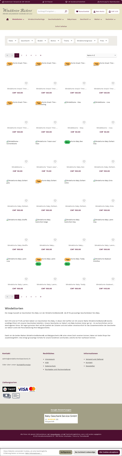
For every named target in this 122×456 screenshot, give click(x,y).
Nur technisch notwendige (85, 452)
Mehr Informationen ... (33, 453)
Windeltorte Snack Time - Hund (17, 128)
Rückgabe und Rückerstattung (57, 369)
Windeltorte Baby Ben (75, 167)
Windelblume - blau (75, 128)
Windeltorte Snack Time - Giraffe (104, 89)
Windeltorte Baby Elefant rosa (46, 206)
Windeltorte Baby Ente (104, 206)
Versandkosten (55, 434)
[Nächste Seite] (35, 55)
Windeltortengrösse (85, 41)
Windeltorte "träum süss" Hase (46, 167)
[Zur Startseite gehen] (17, 11)
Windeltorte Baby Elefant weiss (75, 206)
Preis (102, 41)
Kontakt (89, 362)
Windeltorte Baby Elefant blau (104, 167)
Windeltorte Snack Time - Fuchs (75, 89)
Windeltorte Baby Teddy (75, 284)
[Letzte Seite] (40, 55)
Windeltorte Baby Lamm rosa (18, 284)
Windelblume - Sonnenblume (17, 167)
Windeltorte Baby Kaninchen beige (47, 245)
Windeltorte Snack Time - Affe (17, 89)
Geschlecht (25, 41)
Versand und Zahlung (94, 359)
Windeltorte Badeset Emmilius (104, 284)
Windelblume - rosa (104, 128)
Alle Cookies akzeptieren (108, 452)
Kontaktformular (23, 365)
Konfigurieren (66, 452)
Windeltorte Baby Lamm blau (104, 245)
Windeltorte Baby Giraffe (18, 245)
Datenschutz (50, 366)
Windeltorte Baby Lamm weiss (46, 284)
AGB (47, 362)
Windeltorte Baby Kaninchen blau (76, 245)
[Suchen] (66, 11)
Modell (40, 41)
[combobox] (50, 11)
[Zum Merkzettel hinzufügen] (26, 83)
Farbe (11, 41)
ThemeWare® (84, 436)
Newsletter (90, 366)
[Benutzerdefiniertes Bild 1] (61, 418)
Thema (66, 41)
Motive (53, 41)
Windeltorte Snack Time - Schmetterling (46, 128)
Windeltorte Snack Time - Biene (46, 89)
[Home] (7, 19)
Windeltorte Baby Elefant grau (17, 206)
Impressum (50, 359)
